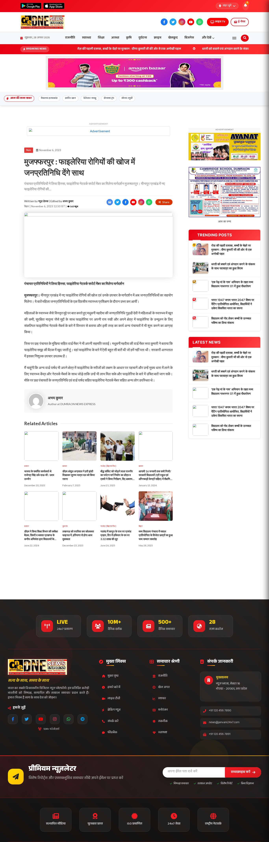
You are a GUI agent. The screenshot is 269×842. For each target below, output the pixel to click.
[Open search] (245, 38)
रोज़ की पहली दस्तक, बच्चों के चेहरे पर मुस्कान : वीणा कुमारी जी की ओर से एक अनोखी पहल (97, 49)
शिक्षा (101, 38)
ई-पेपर (241, 22)
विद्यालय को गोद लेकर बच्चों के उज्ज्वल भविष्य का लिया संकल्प (231, 385)
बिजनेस (189, 38)
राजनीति (70, 38)
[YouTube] (41, 719)
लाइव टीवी (114, 698)
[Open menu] (234, 38)
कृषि (129, 38)
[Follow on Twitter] (117, 202)
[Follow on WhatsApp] (149, 202)
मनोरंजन (163, 710)
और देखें (206, 38)
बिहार (28, 150)
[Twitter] (27, 719)
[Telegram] (82, 719)
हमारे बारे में (114, 687)
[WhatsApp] (68, 719)
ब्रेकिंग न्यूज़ (114, 710)
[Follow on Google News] (110, 202)
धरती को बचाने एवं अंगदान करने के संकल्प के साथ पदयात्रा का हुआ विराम (212, 49)
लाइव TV (220, 22)
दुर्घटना (142, 38)
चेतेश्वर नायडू (89, 98)
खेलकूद (173, 38)
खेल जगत (164, 687)
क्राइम (157, 38)
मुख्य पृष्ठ (113, 676)
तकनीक (163, 721)
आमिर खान (70, 98)
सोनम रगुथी (127, 98)
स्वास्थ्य (86, 38)
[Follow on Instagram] (141, 202)
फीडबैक (112, 732)
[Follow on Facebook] (125, 202)
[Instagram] (55, 719)
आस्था (115, 38)
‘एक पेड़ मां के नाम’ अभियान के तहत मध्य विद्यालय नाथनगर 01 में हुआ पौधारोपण (232, 348)
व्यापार (162, 698)
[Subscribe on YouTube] (133, 202)
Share (165, 202)
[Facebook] (13, 719)
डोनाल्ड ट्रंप (109, 98)
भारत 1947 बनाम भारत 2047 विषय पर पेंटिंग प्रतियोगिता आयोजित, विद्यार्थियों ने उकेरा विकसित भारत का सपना (232, 368)
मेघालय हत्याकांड (49, 98)
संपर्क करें (113, 721)
